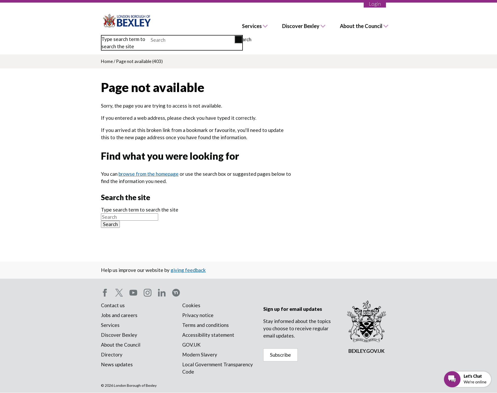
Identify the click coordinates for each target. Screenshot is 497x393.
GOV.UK (191, 345)
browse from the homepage (149, 174)
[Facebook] (105, 293)
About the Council (361, 26)
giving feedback (188, 270)
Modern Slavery (199, 354)
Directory (111, 354)
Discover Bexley (300, 26)
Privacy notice (198, 315)
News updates (117, 364)
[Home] (127, 20)
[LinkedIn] (162, 293)
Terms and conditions (205, 325)
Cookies (191, 305)
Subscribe (280, 355)
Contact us (113, 305)
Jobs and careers (119, 315)
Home (107, 61)
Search (239, 39)
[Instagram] (147, 293)
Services (252, 26)
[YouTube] (133, 293)
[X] (119, 293)
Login (375, 4)
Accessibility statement (208, 335)
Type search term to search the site (123, 42)
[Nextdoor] (176, 293)
